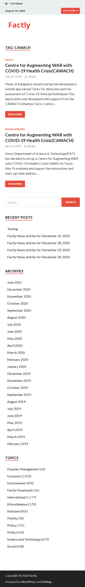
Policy (9, 60)
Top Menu (16, 3)
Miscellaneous (15, 129)
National (13, 511)
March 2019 (16, 437)
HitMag (46, 581)
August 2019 (16, 402)
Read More (15, 114)
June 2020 (14, 331)
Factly (19, 25)
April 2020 (14, 345)
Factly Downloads (20, 490)
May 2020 (14, 338)
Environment (16, 483)
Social (11, 546)
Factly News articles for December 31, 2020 (38, 236)
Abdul (32, 76)
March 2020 (16, 352)
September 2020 (19, 310)
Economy (13, 476)
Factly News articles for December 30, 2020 (38, 243)
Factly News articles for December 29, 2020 (38, 250)
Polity (11, 532)
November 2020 (19, 296)
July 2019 (14, 409)
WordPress (28, 581)
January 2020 (16, 366)
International (16, 497)
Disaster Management (23, 469)
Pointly (12, 518)
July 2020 (14, 324)
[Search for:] (42, 202)
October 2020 (17, 303)
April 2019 (14, 430)
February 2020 (17, 359)
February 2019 (17, 444)
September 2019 (19, 394)
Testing (12, 229)
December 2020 (18, 289)
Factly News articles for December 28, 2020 (38, 257)
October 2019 (17, 387)
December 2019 (18, 373)
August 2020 (16, 317)
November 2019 (19, 380)
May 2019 (14, 423)
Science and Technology (24, 539)
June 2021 (14, 282)
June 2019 (14, 416)
